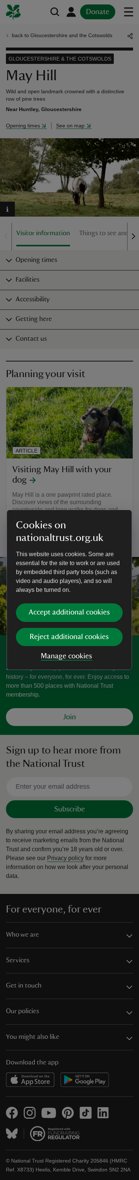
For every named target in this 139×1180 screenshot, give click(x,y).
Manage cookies (66, 656)
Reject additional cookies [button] (69, 637)
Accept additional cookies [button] (69, 612)
